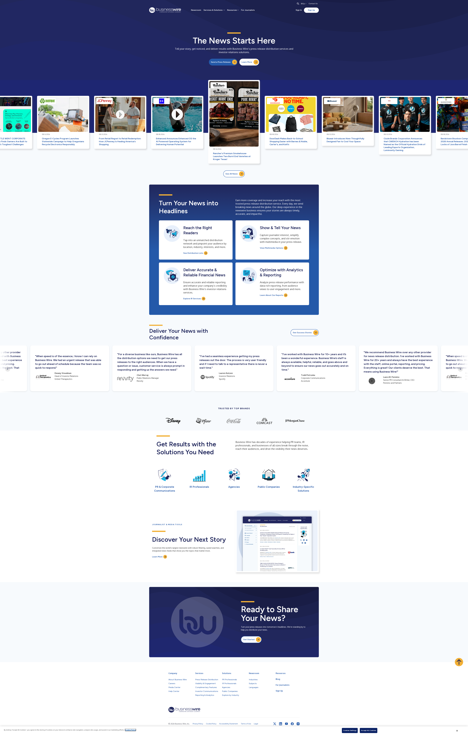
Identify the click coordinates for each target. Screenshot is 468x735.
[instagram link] (298, 723)
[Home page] (165, 10)
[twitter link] (274, 723)
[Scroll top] (459, 662)
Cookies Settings (349, 730)
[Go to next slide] (460, 369)
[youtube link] (286, 724)
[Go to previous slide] (7, 369)
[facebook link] (292, 723)
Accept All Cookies (368, 730)
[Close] (457, 731)
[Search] (298, 4)
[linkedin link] (280, 723)
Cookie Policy (130, 730)
